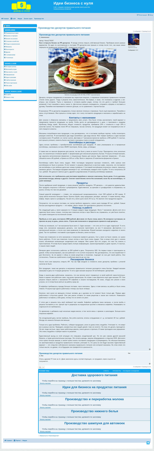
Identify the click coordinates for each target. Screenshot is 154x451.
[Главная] (27, 6)
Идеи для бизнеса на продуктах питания (94, 387)
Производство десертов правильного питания (64, 28)
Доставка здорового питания (94, 375)
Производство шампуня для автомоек (94, 423)
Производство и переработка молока (94, 399)
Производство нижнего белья (94, 411)
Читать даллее (45, 383)
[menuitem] (150, 15)
